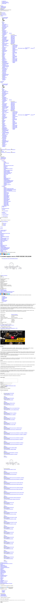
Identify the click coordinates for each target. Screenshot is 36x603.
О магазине (2, 577)
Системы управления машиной (5, 247)
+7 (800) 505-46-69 (3, 6)
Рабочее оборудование (3, 245)
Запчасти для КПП (3, 238)
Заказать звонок (2, 159)
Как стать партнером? (3, 582)
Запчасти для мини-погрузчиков (14, 36)
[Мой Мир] (3, 254)
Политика (1, 581)
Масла (1, 243)
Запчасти (5, 187)
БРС (1, 231)
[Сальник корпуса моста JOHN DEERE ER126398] (10, 258)
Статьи (1, 579)
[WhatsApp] (7, 254)
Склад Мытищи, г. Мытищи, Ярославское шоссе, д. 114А (8, 328)
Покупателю (2, 569)
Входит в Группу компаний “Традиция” (6, 583)
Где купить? (2, 574)
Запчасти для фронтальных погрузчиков (13, 38)
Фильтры (1, 250)
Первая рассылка (4, 587)
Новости (1, 578)
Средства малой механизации (4, 248)
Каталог (5, 162)
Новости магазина (10, 587)
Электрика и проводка (3, 251)
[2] (1, 274)
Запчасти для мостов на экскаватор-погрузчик (7, 291)
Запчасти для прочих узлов (4, 239)
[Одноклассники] (2, 254)
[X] (4, 254)
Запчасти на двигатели (3, 240)
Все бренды (12, 43)
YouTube (4, 225)
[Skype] (8, 254)
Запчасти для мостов (3, 290)
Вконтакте (4, 223)
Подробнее (5, 397)
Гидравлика (2, 235)
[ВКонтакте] (0, 254)
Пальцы (1, 244)
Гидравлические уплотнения (4, 236)
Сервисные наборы (3, 246)
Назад (5, 161)
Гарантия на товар (3, 572)
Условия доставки (3, 571)
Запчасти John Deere (3, 289)
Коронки (1, 242)
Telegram (4, 224)
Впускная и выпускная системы (5, 233)
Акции (1, 573)
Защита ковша (2, 241)
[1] (0, 274)
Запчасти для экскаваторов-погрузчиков (13, 42)
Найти (1, 602)
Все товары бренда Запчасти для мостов (6, 563)
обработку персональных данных (11, 385)
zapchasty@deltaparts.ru (4, 221)
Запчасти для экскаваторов (13, 40)
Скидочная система (3, 576)
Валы (1, 232)
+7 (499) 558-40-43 (3, 7)
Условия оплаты (2, 570)
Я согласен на (8, 385)
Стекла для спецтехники (4, 249)
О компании (2, 580)
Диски (1, 237)
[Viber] (5, 254)
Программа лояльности (3, 575)
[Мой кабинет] (0, 148)
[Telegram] (9, 254)
